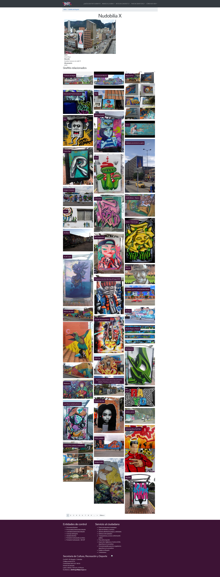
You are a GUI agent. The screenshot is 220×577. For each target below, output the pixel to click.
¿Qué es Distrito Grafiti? (92, 4)
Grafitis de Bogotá (73, 9)
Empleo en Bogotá (104, 550)
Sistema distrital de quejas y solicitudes (110, 532)
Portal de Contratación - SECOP (75, 540)
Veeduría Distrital (71, 536)
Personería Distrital (71, 527)
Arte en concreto (122, 4)
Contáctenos (102, 552)
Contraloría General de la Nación (75, 532)
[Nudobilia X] (90, 36)
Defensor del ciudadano (105, 534)
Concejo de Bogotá (72, 534)
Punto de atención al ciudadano (108, 527)
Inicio (65, 9)
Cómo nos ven (151, 4)
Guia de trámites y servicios (106, 529)
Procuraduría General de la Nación (76, 529)
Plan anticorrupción (104, 540)
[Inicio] (67, 3)
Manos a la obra (107, 4)
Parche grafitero (137, 4)
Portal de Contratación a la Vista (75, 538)
